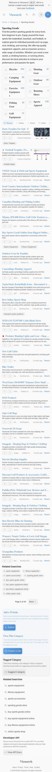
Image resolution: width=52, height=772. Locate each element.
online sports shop (13, 594)
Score (32, 123)
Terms (26, 767)
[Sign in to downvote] (10, 138)
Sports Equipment (11, 247)
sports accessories (13, 576)
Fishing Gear (13, 104)
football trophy (9, 164)
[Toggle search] (27, 15)
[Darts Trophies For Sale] (42, 133)
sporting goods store (35, 576)
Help (31, 767)
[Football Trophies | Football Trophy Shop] (42, 154)
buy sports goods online (15, 580)
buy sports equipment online (17, 585)
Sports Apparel (38, 103)
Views (21, 123)
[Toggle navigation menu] (4, 15)
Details (47, 180)
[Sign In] (41, 15)
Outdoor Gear (38, 81)
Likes (43, 123)
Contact (37, 767)
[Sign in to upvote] (4, 138)
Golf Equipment (15, 115)
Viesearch (15, 14)
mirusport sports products (14, 314)
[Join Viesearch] (34, 15)
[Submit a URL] (48, 15)
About (14, 767)
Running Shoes (38, 92)
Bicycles (13, 69)
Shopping (14, 22)
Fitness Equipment (29, 247)
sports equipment (12, 571)
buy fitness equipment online (17, 589)
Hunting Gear (38, 71)
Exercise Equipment (14, 91)
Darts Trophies (9, 143)
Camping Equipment (15, 79)
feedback (30, 8)
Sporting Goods (25, 180)
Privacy (20, 767)
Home (4, 22)
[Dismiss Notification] (49, 5)
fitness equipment (32, 571)
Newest (9, 123)
